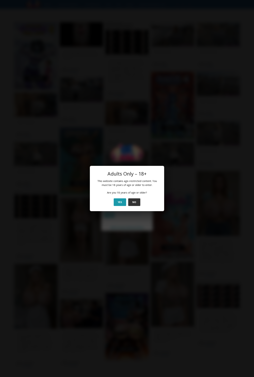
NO (134, 202)
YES (120, 202)
